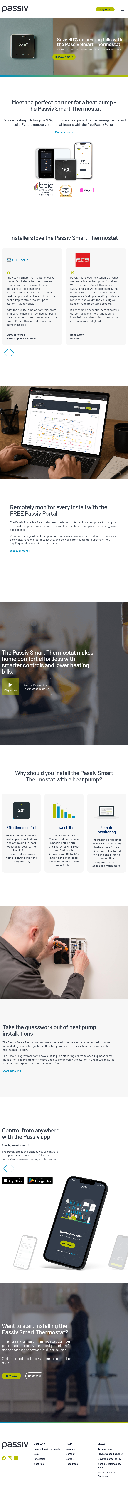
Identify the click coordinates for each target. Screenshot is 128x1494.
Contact (70, 1453)
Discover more (64, 56)
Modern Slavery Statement (106, 1474)
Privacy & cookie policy (110, 1453)
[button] (5, 352)
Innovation (40, 1458)
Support (70, 1448)
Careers (70, 1458)
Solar (36, 1453)
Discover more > (20, 550)
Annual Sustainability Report (109, 1465)
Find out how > (64, 132)
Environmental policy (109, 1458)
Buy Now (105, 9)
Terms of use (105, 1448)
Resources (72, 1463)
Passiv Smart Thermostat (47, 1448)
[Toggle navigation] (122, 9)
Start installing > (12, 1070)
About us (39, 1463)
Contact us (35, 1375)
